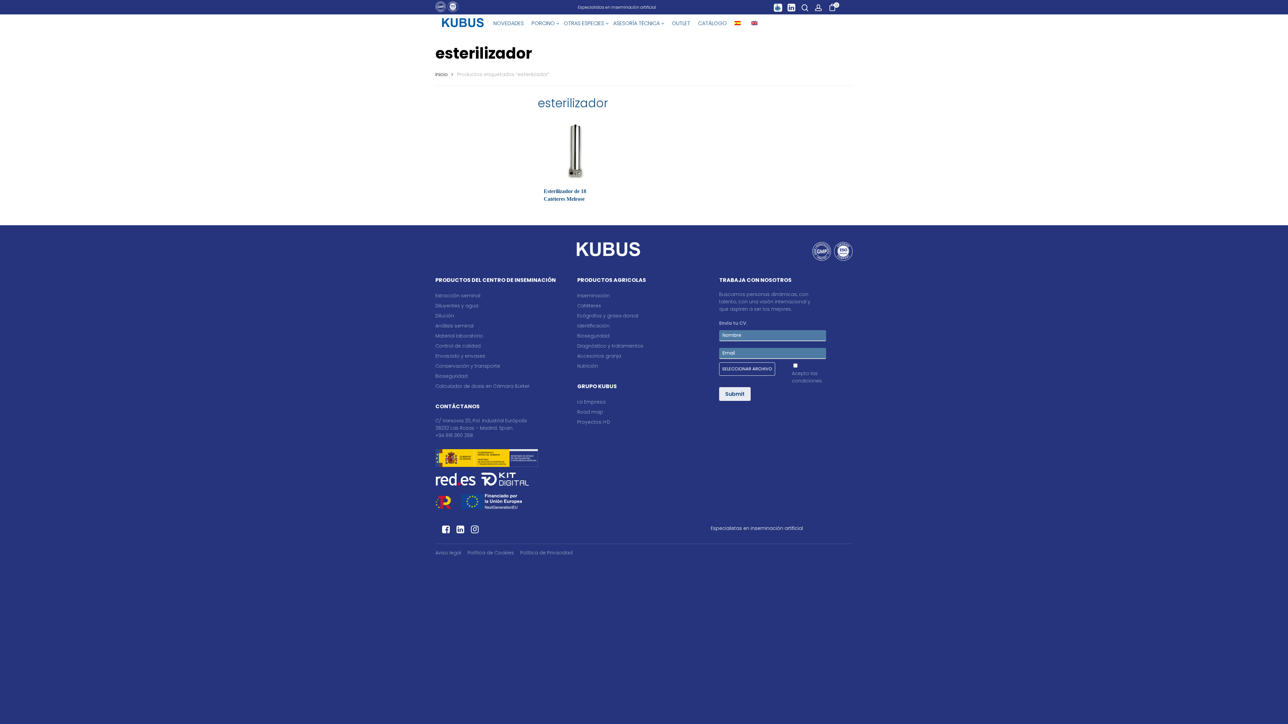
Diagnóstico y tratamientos (610, 346)
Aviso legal (448, 552)
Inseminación (593, 295)
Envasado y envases (460, 356)
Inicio (441, 74)
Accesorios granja (599, 356)
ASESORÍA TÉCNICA (637, 23)
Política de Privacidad (546, 552)
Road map (590, 412)
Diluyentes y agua (456, 305)
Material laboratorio (459, 336)
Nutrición (587, 366)
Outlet (681, 23)
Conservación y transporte (467, 366)
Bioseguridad (451, 376)
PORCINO (544, 23)
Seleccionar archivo (747, 369)
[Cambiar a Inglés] (754, 23)
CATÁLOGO (712, 23)
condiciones (807, 380)
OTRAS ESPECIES (584, 23)
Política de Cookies (491, 552)
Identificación (593, 325)
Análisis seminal (454, 325)
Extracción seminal (457, 295)
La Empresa (591, 402)
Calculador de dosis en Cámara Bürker (482, 386)
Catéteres (589, 305)
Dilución (444, 315)
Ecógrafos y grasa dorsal (607, 315)
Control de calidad (458, 346)
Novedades (508, 23)
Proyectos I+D (593, 422)
